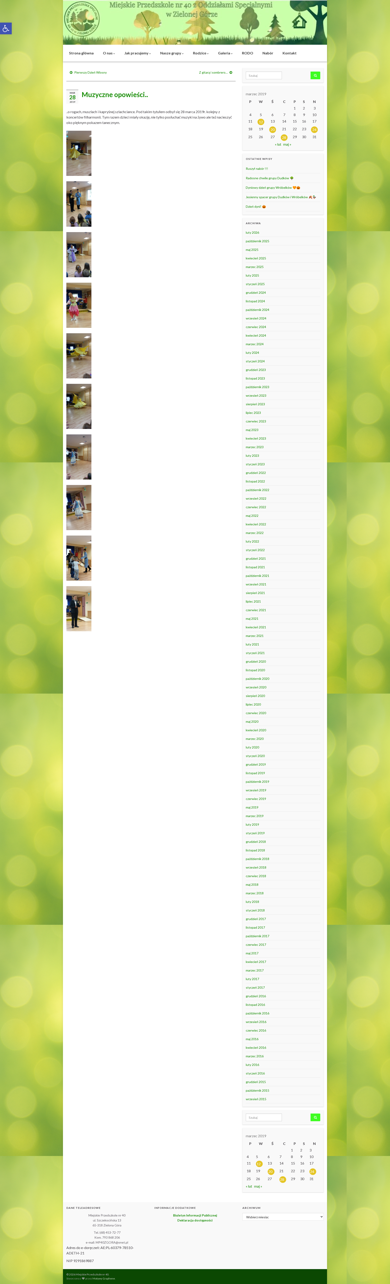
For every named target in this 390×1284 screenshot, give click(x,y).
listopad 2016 (255, 1005)
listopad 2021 (255, 567)
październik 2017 (257, 936)
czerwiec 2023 (256, 421)
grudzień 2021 (256, 558)
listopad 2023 (255, 378)
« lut (278, 144)
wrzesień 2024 (256, 318)
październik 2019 (257, 781)
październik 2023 (257, 387)
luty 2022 (252, 541)
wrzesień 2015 (256, 1099)
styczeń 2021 (255, 653)
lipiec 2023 (253, 413)
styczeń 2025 (255, 284)
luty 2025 (252, 275)
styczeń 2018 (255, 910)
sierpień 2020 (255, 696)
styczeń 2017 (255, 987)
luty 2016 (252, 1065)
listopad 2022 (255, 481)
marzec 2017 (255, 970)
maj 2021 (252, 618)
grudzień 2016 (256, 996)
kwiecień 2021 (256, 627)
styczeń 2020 (255, 756)
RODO (247, 53)
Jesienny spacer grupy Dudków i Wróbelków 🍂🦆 (281, 197)
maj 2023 (252, 430)
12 (261, 122)
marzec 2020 (255, 739)
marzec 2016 (255, 1056)
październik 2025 (257, 241)
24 (314, 129)
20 (273, 129)
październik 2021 (257, 576)
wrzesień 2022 (256, 498)
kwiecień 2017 (256, 962)
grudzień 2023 (256, 370)
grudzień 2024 (256, 292)
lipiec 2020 (253, 704)
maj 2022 (252, 515)
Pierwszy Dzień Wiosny (90, 72)
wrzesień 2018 (256, 867)
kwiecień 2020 (256, 730)
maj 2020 (252, 721)
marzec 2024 (255, 344)
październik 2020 (257, 678)
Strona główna (81, 53)
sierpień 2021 (255, 593)
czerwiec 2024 (256, 327)
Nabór (267, 53)
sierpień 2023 (255, 404)
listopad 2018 (255, 850)
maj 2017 (252, 953)
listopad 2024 (255, 301)
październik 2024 (257, 310)
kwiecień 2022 (256, 524)
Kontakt (290, 53)
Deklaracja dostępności (195, 1220)
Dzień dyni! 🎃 (256, 206)
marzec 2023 (255, 447)
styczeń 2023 (255, 464)
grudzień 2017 (256, 919)
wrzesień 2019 (256, 790)
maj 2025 (252, 250)
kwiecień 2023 (256, 438)
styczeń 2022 (255, 550)
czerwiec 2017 (256, 944)
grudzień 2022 (256, 473)
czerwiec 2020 (256, 713)
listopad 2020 (255, 670)
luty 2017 (252, 979)
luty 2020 (252, 747)
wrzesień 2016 (256, 1022)
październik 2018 (257, 859)
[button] (6, 28)
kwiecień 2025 (256, 258)
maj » (287, 144)
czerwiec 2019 (256, 799)
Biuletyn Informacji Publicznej (195, 1215)
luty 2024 (252, 352)
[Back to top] (379, 1273)
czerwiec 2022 (256, 507)
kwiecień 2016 (256, 1047)
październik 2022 (257, 490)
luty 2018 (252, 902)
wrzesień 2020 (256, 687)
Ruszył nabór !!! (257, 168)
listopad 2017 (255, 927)
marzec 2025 (255, 267)
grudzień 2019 (256, 764)
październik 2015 (257, 1090)
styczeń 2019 (255, 833)
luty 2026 (252, 232)
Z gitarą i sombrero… (213, 72)
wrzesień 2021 (256, 584)
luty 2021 (252, 644)
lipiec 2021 (253, 601)
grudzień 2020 (256, 661)
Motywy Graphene (104, 1278)
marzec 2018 (255, 893)
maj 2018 (252, 884)
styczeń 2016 (255, 1073)
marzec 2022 (255, 533)
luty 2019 (252, 824)
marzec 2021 (255, 636)
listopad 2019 (255, 773)
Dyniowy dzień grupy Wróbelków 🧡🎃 (273, 187)
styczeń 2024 (255, 361)
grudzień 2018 (256, 842)
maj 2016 (252, 1039)
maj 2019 (252, 807)
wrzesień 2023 (256, 395)
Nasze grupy (171, 53)
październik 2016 (257, 1013)
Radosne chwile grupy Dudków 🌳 (270, 178)
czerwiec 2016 (256, 1030)
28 (284, 137)
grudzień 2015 (256, 1082)
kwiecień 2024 (256, 335)
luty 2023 (252, 455)
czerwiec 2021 (256, 610)
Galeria (224, 53)
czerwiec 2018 (256, 876)
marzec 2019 (255, 816)
